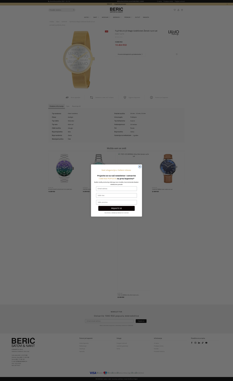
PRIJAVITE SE (116, 208)
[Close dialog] (139, 166)
